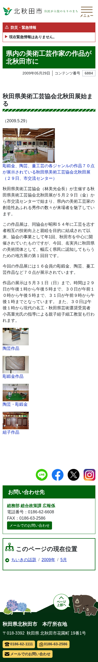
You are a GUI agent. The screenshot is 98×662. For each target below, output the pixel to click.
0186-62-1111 (21, 644)
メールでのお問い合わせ (29, 525)
